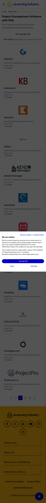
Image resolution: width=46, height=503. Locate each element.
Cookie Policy (38, 234)
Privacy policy (26, 234)
